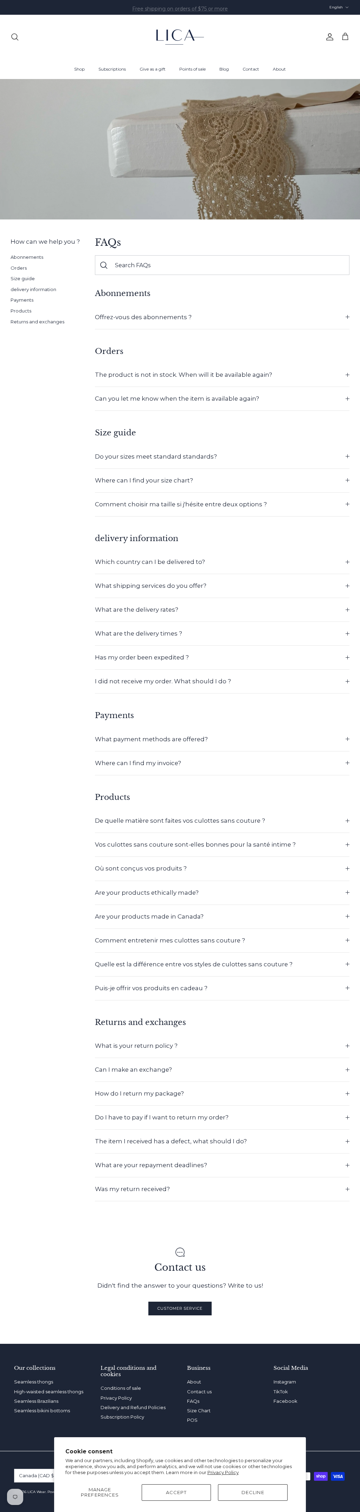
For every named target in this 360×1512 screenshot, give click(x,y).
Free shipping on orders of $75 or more (180, 7)
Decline (253, 1492)
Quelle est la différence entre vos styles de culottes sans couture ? (193, 964)
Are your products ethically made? (147, 892)
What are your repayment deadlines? (151, 1165)
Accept (176, 1492)
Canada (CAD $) (37, 1475)
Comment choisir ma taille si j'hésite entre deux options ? (181, 504)
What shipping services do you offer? (150, 585)
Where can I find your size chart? (144, 480)
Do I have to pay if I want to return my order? (162, 1117)
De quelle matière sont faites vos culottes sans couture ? (180, 820)
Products (21, 311)
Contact (251, 69)
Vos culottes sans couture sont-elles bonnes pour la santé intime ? (195, 844)
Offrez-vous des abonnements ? (143, 317)
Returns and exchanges (37, 321)
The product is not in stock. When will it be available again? (183, 374)
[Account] (328, 37)
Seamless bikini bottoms (42, 1410)
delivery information (33, 289)
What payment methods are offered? (151, 739)
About (279, 69)
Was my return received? (132, 1188)
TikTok (281, 1391)
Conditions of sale (121, 1388)
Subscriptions (112, 69)
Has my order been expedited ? (142, 657)
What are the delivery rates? (136, 609)
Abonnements (27, 257)
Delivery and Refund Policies (133, 1407)
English (336, 7)
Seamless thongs (33, 1382)
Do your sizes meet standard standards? (156, 456)
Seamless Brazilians (36, 1401)
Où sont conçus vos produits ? (141, 868)
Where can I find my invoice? (138, 763)
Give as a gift (153, 69)
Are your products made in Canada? (149, 916)
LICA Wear (36, 1492)
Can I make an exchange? (133, 1069)
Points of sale (192, 69)
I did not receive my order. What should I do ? (163, 681)
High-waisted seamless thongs (48, 1391)
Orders (19, 268)
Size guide (23, 278)
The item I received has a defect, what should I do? (171, 1141)
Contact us (199, 1391)
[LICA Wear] (180, 37)
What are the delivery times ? (138, 633)
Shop (79, 69)
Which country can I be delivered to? (150, 561)
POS (192, 1420)
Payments (22, 300)
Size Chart (199, 1410)
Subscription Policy (122, 1417)
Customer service (180, 1308)
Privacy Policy (223, 1472)
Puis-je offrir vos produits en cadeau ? (151, 988)
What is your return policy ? (136, 1045)
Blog (224, 69)
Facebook (285, 1401)
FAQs (193, 1401)
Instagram (285, 1382)
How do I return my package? (139, 1093)
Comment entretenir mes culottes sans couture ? (170, 940)
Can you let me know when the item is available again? (177, 398)
